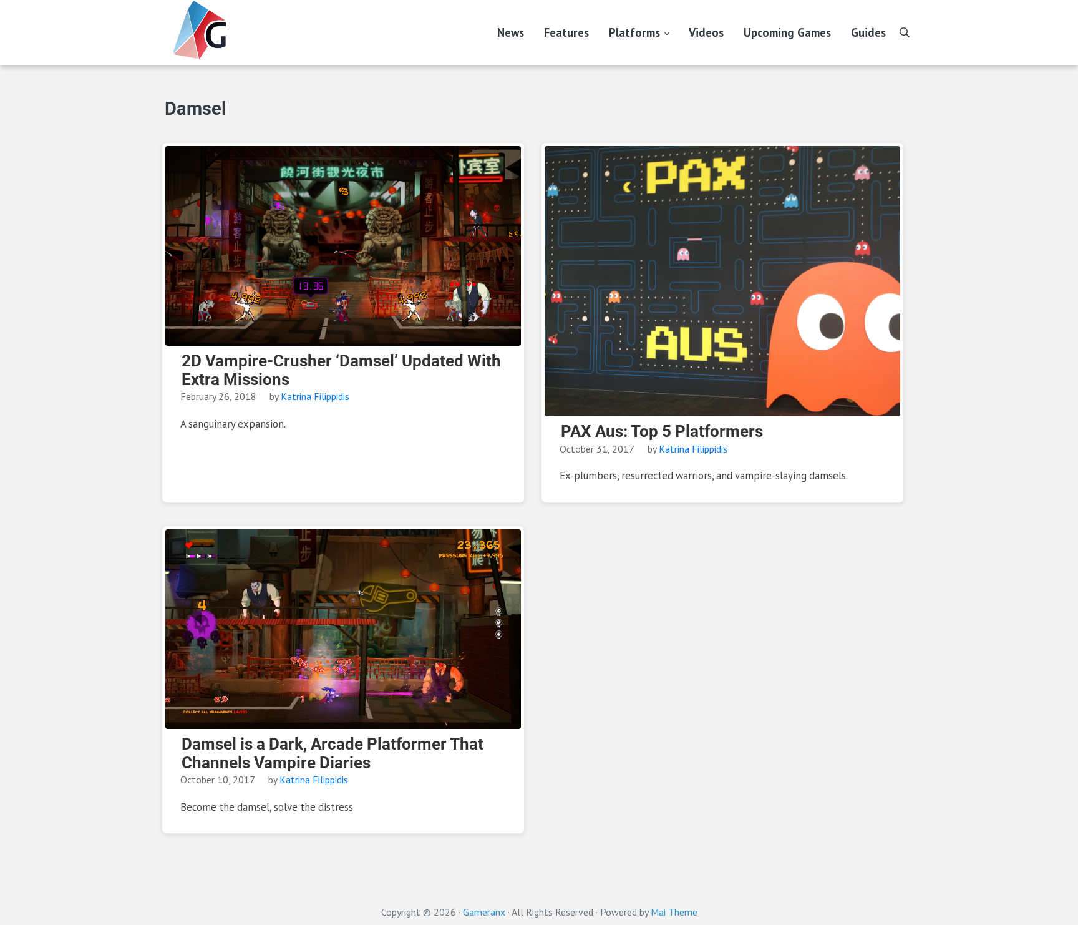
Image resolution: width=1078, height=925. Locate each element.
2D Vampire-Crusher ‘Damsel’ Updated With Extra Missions (341, 370)
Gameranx (484, 912)
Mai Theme (674, 912)
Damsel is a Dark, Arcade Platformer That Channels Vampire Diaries (332, 753)
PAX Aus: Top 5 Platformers (662, 432)
